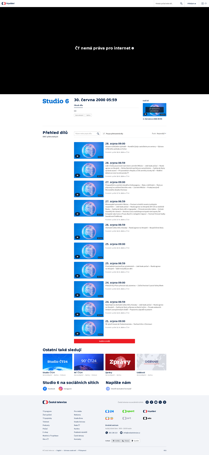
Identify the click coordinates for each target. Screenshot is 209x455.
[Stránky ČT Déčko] (109, 419)
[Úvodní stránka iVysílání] (10, 3)
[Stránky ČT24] (109, 412)
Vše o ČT (46, 439)
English (59, 450)
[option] (116, 440)
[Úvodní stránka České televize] (55, 402)
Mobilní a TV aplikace (50, 436)
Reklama (77, 415)
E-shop (45, 432)
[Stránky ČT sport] (128, 412)
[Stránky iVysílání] (149, 412)
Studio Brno (78, 418)
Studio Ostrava (79, 422)
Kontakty (77, 439)
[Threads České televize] (164, 402)
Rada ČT (77, 425)
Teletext (46, 422)
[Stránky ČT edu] (147, 419)
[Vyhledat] (98, 133)
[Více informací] (132, 48)
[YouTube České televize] (156, 402)
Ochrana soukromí (70, 450)
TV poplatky (47, 418)
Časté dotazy (79, 436)
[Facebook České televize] (151, 402)
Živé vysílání (47, 415)
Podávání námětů (80, 432)
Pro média (78, 411)
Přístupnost (82, 450)
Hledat (181, 3)
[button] (154, 110)
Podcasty (46, 425)
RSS (165, 450)
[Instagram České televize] (147, 402)
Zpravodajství (79, 115)
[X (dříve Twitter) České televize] (160, 402)
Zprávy (88, 115)
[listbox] (125, 441)
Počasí (45, 429)
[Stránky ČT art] (127, 419)
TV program (47, 411)
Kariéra (76, 429)
